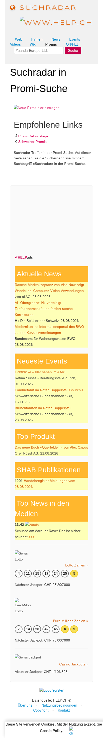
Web (18, 39)
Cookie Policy (51, 730)
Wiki (33, 44)
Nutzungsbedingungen (59, 705)
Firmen (36, 39)
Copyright (40, 710)
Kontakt (64, 710)
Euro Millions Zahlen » (70, 621)
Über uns (25, 705)
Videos (15, 44)
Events (74, 39)
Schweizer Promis (32, 142)
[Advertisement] (52, 221)
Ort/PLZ (72, 44)
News (56, 39)
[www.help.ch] (56, 23)
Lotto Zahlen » (76, 565)
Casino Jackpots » (73, 664)
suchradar (46, 8)
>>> (31, 537)
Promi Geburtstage (33, 136)
